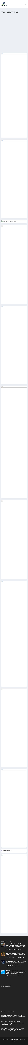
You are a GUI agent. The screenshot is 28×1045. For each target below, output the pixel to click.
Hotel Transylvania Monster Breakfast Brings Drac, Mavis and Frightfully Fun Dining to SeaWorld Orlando (16, 972)
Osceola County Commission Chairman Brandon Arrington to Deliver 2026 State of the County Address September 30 (16, 963)
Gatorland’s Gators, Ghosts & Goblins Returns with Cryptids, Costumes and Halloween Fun (15, 954)
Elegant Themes (14, 1039)
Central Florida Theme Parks (18, 957)
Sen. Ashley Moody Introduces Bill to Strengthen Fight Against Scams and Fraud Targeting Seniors (12, 1023)
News (10, 35)
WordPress (14, 1041)
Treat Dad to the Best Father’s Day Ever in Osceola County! (13, 32)
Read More (7, 46)
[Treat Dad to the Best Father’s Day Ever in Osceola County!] (14, 22)
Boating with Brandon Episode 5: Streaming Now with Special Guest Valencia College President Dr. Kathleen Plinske (12, 1029)
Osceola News (18, 949)
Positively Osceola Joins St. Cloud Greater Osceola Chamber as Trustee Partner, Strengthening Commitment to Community (15, 946)
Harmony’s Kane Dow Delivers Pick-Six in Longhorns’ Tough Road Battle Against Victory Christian (13, 1017)
